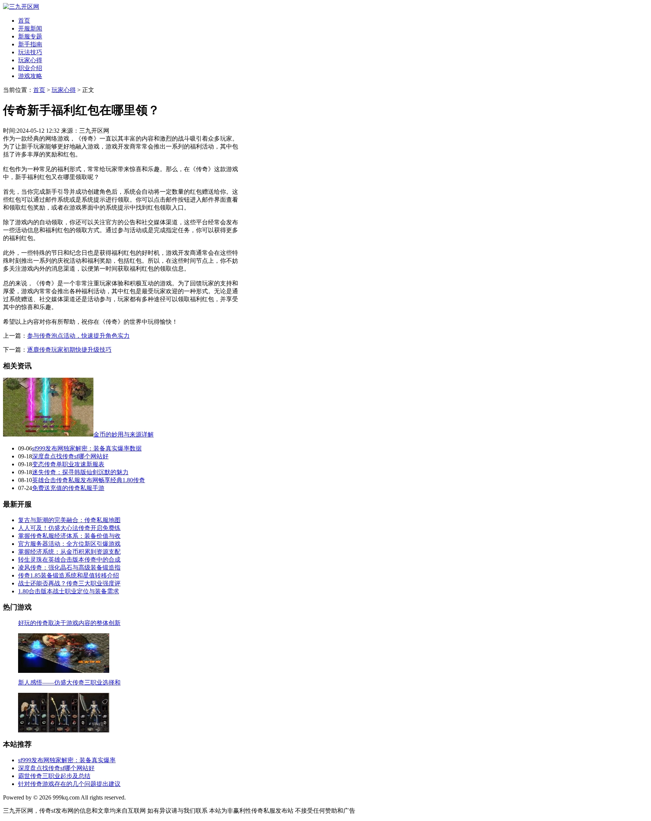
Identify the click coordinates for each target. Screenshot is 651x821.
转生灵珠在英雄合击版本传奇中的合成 (69, 559)
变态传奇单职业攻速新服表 (68, 464)
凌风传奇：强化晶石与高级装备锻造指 (69, 567)
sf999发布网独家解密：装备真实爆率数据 (87, 448)
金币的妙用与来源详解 (123, 434)
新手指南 (30, 44)
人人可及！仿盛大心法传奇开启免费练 (69, 528)
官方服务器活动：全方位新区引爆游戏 (69, 544)
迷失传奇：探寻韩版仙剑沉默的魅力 (80, 472)
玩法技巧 (30, 52)
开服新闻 (30, 28)
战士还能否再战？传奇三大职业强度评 (69, 583)
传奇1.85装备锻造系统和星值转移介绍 (68, 575)
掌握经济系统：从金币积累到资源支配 (69, 551)
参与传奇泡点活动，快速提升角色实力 (78, 335)
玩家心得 (30, 60)
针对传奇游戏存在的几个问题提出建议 (69, 784)
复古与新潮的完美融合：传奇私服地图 (69, 520)
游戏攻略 (30, 76)
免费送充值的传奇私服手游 (68, 488)
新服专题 (30, 36)
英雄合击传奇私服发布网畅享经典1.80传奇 (88, 480)
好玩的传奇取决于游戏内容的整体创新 (69, 623)
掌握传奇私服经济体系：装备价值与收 (69, 536)
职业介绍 (30, 68)
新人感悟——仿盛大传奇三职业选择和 (69, 682)
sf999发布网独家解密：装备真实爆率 (67, 760)
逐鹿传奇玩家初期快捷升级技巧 (69, 349)
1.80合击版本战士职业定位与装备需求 (68, 591)
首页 (24, 20)
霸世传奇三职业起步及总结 (54, 776)
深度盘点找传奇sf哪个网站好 (70, 456)
